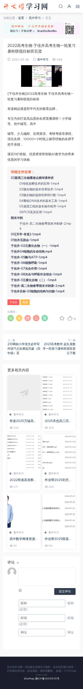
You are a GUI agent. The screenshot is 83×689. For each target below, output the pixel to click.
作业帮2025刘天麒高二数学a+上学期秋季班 (58, 480)
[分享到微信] (10, 318)
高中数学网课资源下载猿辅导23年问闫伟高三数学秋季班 (24, 539)
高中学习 (42, 59)
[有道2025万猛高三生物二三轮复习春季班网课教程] (23, 393)
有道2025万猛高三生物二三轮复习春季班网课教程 (24, 421)
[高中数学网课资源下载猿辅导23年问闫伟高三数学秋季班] (23, 510)
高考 (25, 302)
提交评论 (65, 591)
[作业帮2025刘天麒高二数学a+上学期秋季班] (59, 451)
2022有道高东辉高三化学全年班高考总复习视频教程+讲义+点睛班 (24, 480)
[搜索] (61, 6)
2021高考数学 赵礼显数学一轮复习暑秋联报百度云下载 (59, 349)
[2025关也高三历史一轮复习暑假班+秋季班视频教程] (59, 393)
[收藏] (62, 318)
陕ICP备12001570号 (47, 678)
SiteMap (29, 678)
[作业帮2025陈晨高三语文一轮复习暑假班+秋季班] (59, 510)
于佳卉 (13, 302)
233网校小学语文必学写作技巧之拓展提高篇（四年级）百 (23, 349)
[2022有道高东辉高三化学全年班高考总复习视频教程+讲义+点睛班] (23, 451)
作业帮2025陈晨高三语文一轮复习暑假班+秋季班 (59, 539)
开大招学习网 (25, 6)
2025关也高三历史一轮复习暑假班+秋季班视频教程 (58, 421)
